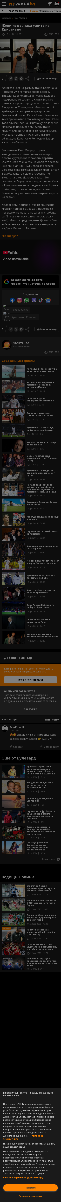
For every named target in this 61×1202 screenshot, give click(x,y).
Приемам (31, 1187)
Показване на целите (30, 1196)
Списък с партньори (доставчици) (23, 1177)
